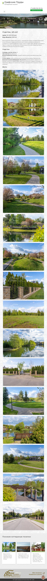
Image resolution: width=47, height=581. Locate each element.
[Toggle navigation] (4, 11)
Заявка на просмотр (36, 10)
